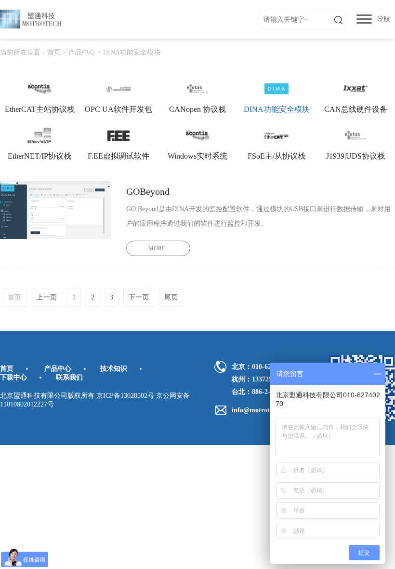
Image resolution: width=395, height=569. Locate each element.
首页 (54, 52)
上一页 (47, 297)
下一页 (139, 297)
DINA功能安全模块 (131, 52)
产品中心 (81, 52)
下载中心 (13, 377)
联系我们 (69, 377)
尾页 (171, 297)
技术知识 (113, 368)
